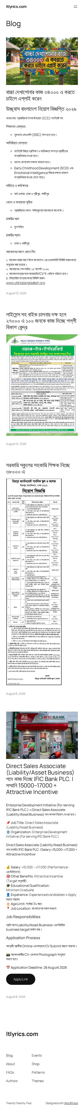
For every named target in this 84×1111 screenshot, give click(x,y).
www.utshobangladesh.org (25, 282)
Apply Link (20, 979)
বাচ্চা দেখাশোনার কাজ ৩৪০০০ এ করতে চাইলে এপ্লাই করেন (40, 95)
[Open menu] (75, 6)
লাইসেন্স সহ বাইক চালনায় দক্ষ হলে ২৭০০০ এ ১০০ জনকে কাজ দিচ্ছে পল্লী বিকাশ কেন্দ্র (41, 321)
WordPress (71, 1103)
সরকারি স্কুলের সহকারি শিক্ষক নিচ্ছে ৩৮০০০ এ (38, 468)
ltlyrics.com (16, 6)
